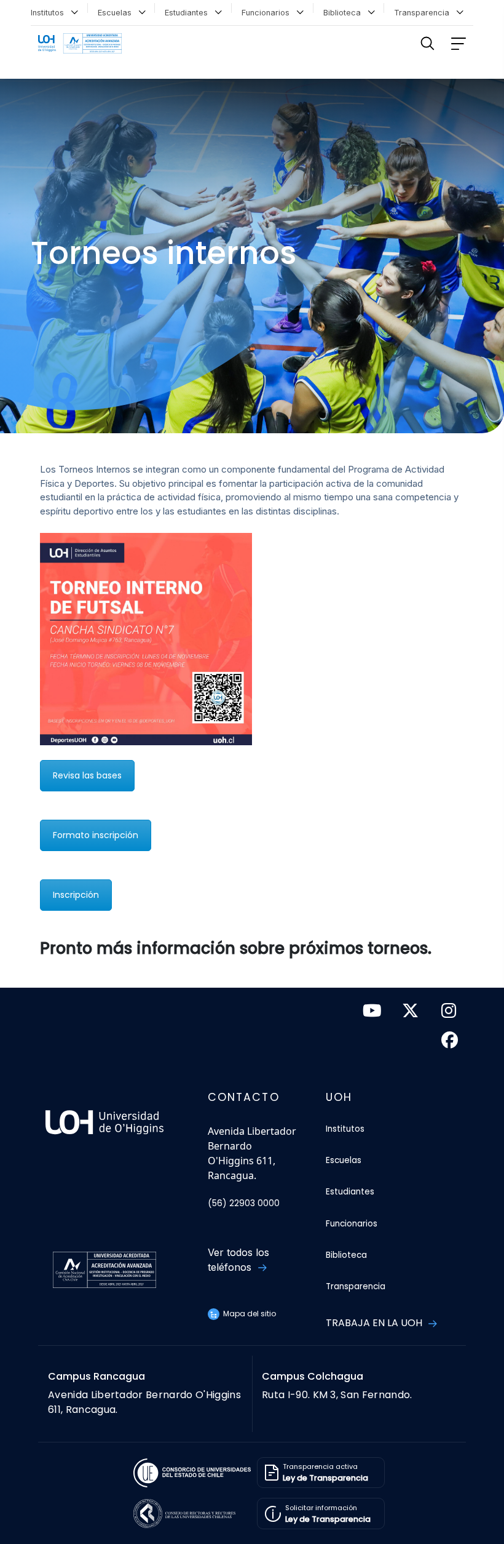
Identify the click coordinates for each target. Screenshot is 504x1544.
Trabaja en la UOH (375, 1323)
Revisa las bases (87, 775)
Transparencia (424, 12)
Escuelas (117, 12)
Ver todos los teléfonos (238, 1259)
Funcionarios (268, 12)
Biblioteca (344, 12)
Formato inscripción (95, 835)
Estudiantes (189, 12)
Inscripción (76, 895)
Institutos (50, 12)
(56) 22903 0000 (244, 1203)
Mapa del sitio (248, 1313)
